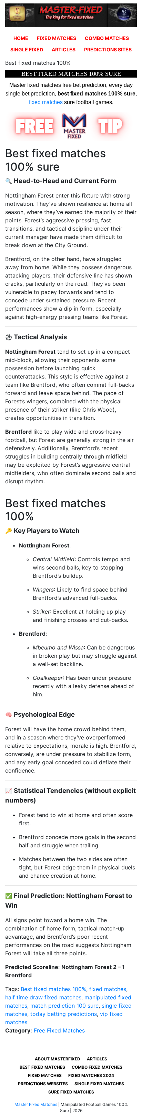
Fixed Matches (56, 38)
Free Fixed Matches (59, 1030)
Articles (63, 49)
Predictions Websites (43, 1083)
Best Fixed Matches (42, 1067)
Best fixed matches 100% (53, 989)
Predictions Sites (108, 49)
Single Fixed (26, 49)
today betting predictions (63, 1013)
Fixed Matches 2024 (91, 1075)
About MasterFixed (57, 1058)
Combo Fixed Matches (97, 1067)
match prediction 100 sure (64, 1005)
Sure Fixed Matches (71, 1092)
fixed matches (46, 102)
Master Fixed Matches (35, 1104)
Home (20, 38)
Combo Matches (107, 38)
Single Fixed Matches (99, 1083)
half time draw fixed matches (43, 997)
